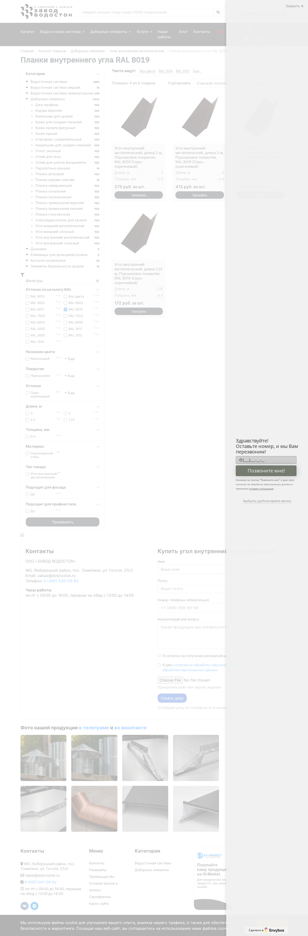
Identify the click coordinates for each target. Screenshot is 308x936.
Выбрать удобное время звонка (267, 501)
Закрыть (293, 6)
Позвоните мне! (266, 470)
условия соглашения (261, 488)
